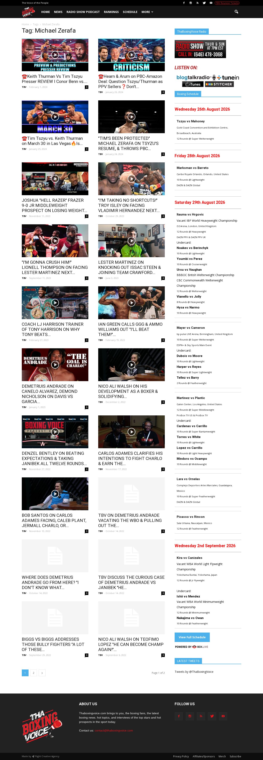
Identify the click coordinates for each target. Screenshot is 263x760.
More (146, 12)
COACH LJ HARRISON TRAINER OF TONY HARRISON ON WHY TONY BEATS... (52, 329)
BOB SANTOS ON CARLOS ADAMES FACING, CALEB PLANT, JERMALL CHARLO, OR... (54, 520)
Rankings (111, 12)
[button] (236, 12)
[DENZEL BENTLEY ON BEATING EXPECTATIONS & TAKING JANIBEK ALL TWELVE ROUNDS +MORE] (55, 431)
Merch (222, 756)
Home (45, 12)
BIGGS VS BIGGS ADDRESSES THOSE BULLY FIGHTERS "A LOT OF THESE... (53, 644)
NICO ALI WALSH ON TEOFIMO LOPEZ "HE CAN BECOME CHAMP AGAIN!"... (131, 644)
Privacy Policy (181, 756)
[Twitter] (204, 2)
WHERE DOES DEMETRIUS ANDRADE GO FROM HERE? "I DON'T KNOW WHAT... (50, 582)
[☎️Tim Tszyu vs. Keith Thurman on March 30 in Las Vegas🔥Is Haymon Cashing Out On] (55, 116)
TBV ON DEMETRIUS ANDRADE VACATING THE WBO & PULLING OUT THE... (130, 520)
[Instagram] (191, 2)
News (58, 12)
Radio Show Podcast (83, 12)
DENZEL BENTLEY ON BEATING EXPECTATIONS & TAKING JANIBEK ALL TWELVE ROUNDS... (54, 458)
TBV (24, 86)
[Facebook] (184, 2)
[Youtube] (211, 2)
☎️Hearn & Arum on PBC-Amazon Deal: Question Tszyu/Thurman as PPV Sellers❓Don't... (130, 81)
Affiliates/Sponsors (204, 756)
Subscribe (235, 756)
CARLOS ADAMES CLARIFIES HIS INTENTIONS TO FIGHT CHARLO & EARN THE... (130, 458)
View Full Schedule (192, 637)
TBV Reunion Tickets (227, 3)
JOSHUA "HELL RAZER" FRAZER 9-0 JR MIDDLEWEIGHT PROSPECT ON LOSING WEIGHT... (54, 205)
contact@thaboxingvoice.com (114, 730)
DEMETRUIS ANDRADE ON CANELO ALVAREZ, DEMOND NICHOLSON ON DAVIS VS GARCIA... (49, 394)
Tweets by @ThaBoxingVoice (194, 672)
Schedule (130, 12)
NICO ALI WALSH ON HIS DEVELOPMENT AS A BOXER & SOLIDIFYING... (128, 391)
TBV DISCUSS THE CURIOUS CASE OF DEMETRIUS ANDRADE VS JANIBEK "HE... (131, 582)
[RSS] (197, 2)
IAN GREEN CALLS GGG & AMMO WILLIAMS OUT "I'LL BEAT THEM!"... (130, 329)
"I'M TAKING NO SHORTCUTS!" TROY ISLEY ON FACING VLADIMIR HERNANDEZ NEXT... (129, 205)
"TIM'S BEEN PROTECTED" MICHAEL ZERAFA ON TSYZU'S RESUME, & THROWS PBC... (128, 143)
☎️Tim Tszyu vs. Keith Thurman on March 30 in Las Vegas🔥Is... (52, 141)
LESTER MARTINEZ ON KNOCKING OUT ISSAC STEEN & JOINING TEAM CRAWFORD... (129, 267)
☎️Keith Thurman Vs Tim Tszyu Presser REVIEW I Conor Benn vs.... (55, 79)
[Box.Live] (192, 647)
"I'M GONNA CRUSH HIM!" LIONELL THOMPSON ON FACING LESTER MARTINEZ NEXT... (55, 267)
